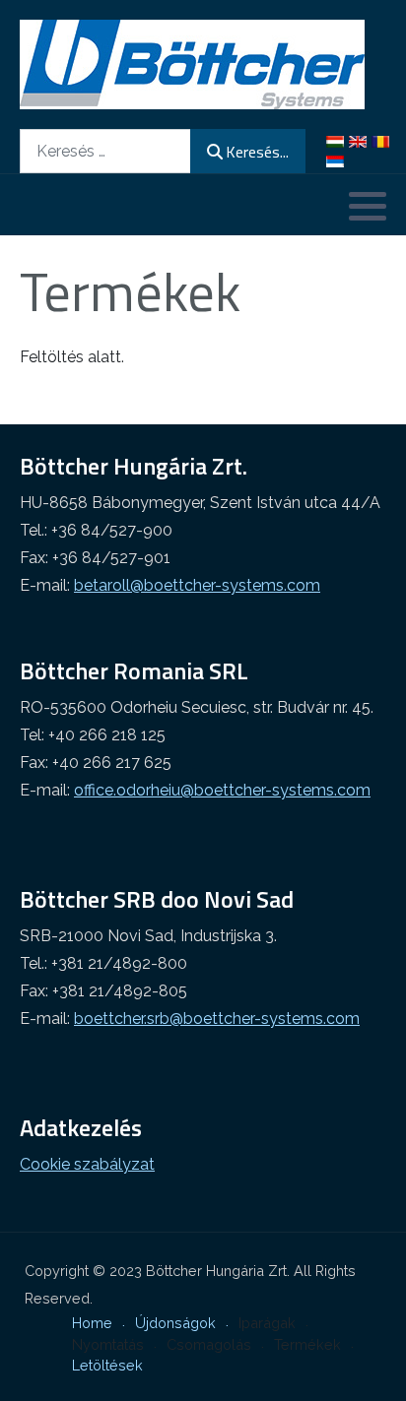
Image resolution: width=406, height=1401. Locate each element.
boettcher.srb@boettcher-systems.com (217, 1018)
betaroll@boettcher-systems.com (197, 585)
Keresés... (257, 151)
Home (92, 1322)
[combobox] (105, 151)
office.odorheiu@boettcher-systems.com (222, 790)
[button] (367, 205)
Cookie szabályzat (87, 1164)
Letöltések (107, 1365)
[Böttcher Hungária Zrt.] (192, 64)
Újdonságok (175, 1322)
